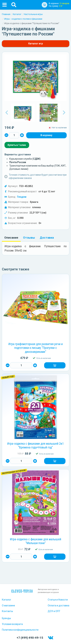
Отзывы (29, 237)
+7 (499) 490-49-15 (30, 637)
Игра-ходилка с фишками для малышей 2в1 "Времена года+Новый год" (35, 445)
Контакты (7, 611)
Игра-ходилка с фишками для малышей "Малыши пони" (35, 541)
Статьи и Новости (58, 599)
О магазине (8, 605)
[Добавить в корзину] (54, 365)
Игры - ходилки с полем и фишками (23, 19)
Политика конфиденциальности (20, 629)
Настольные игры (33, 14)
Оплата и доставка (58, 605)
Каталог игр (35, 43)
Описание (11, 237)
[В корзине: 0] (46, 135)
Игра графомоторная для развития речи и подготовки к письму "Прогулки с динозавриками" (35, 348)
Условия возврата (12, 624)
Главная (6, 14)
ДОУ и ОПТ (54, 611)
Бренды (6, 618)
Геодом (21, 196)
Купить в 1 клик (17, 145)
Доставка (47, 237)
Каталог (17, 14)
